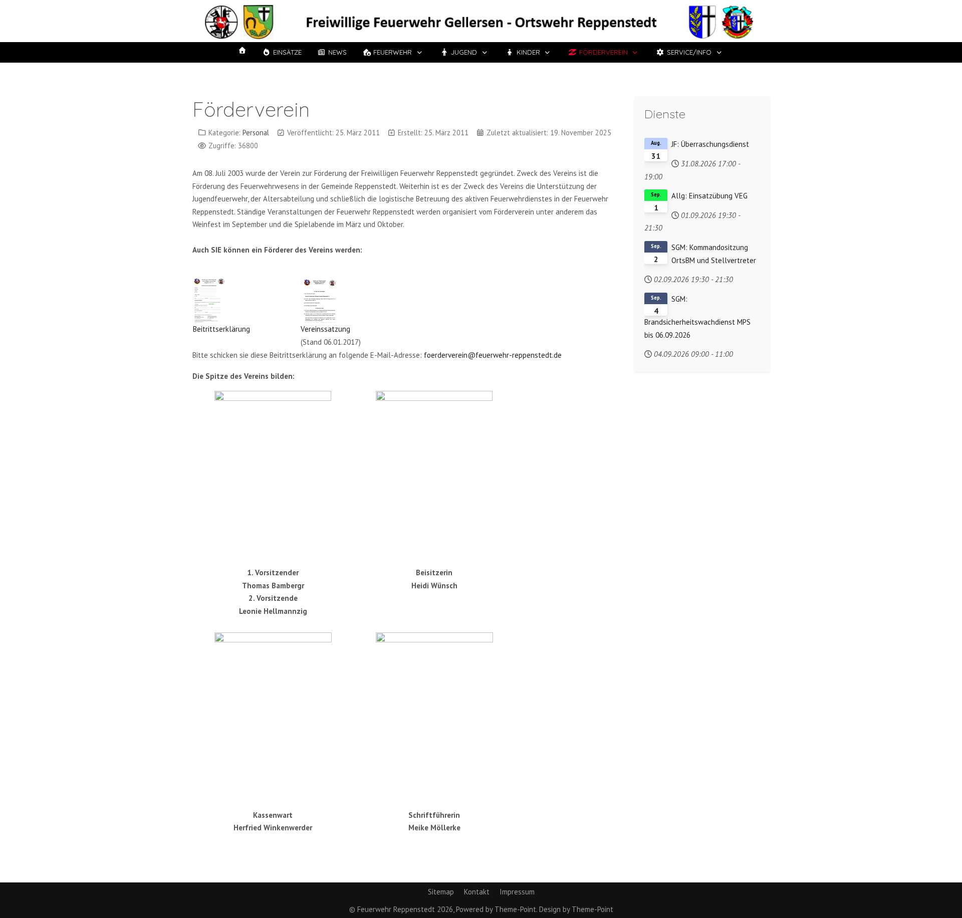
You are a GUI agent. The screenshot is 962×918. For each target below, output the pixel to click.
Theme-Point (515, 909)
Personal (256, 132)
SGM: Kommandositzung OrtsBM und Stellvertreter (713, 254)
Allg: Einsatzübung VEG (709, 195)
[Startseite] (242, 50)
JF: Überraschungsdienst (710, 144)
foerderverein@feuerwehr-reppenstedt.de (493, 355)
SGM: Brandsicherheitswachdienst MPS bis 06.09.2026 (697, 317)
